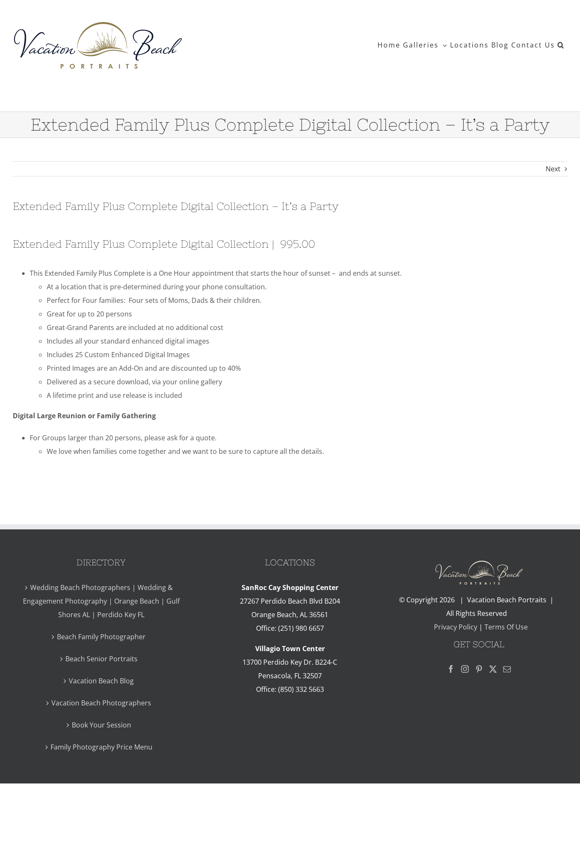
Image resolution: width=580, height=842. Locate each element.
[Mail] (507, 669)
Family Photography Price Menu (101, 747)
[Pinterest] (479, 669)
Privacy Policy (454, 627)
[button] (561, 45)
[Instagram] (465, 669)
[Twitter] (493, 669)
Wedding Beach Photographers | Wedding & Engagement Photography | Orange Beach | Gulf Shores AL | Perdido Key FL (101, 601)
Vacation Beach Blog (101, 680)
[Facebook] (451, 669)
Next (553, 168)
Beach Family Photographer (101, 636)
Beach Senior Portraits (101, 658)
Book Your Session (101, 725)
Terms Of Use (506, 627)
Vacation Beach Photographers (101, 703)
